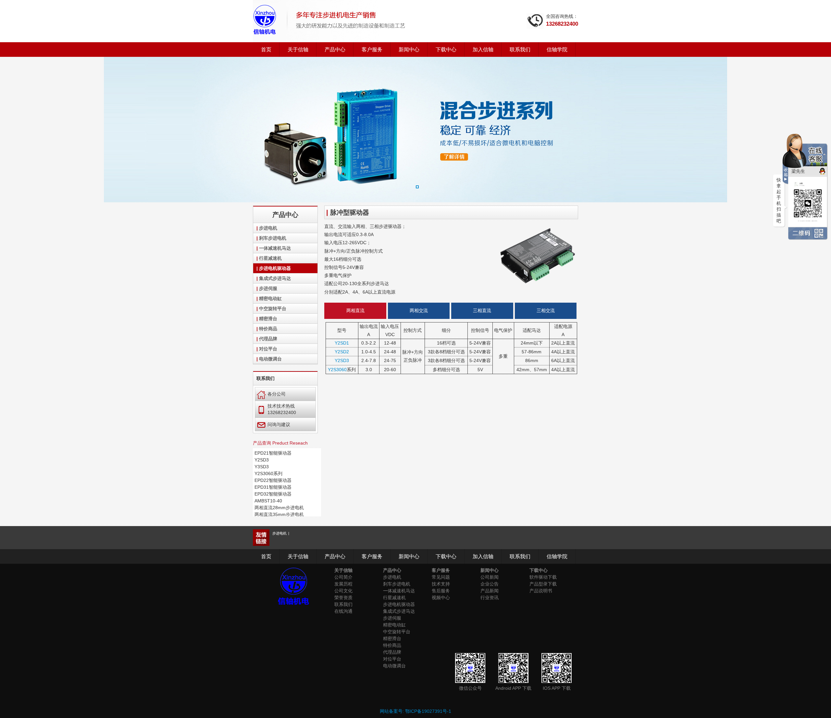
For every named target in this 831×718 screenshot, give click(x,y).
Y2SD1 (342, 343)
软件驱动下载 (543, 577)
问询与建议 (273, 424)
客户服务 (372, 49)
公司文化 (343, 590)
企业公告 (489, 583)
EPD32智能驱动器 (272, 494)
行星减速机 (270, 258)
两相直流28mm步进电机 (279, 507)
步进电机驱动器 (275, 268)
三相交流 (546, 310)
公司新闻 (489, 577)
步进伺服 (268, 288)
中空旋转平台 (272, 308)
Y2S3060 (337, 369)
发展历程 (343, 583)
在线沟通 (343, 611)
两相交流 (419, 310)
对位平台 (268, 348)
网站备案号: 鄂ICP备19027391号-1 (415, 711)
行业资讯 (489, 597)
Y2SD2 (342, 351)
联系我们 (520, 49)
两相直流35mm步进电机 (279, 514)
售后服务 (441, 590)
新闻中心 (409, 49)
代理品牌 (268, 338)
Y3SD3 (261, 466)
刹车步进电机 (272, 238)
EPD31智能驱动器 (272, 487)
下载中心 (446, 49)
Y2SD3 (261, 459)
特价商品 (268, 328)
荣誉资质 (343, 597)
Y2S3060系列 (268, 473)
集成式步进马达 (275, 278)
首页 (266, 49)
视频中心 (441, 597)
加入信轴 (483, 49)
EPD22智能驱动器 (272, 480)
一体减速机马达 (275, 248)
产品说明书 (540, 590)
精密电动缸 (270, 298)
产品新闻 (489, 590)
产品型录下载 (543, 583)
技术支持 (441, 583)
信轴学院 (557, 49)
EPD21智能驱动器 (272, 453)
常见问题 (441, 577)
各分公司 (271, 393)
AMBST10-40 (268, 500)
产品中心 (335, 49)
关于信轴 (298, 49)
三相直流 (482, 310)
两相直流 (355, 310)
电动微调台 (270, 358)
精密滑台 (268, 318)
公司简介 (343, 577)
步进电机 (268, 228)
